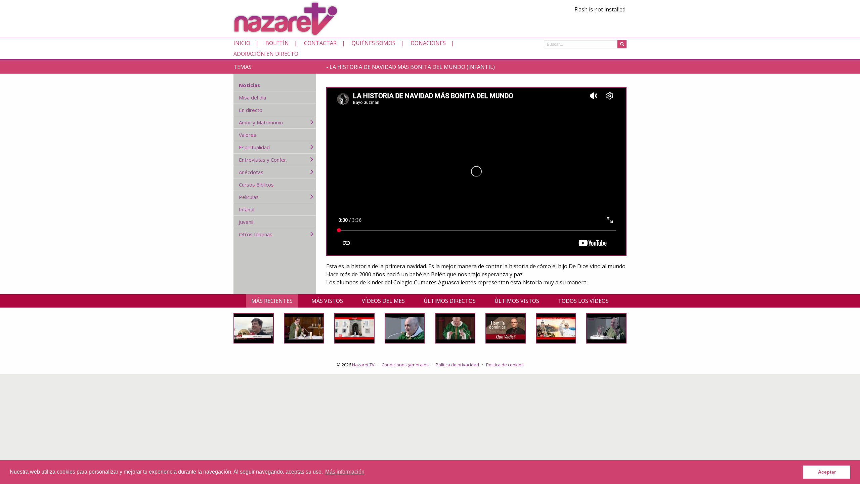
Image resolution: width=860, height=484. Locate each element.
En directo (250, 110)
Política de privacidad (457, 365)
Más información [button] (344, 472)
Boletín (277, 43)
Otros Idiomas (255, 234)
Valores (247, 134)
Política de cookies (505, 365)
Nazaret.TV (363, 365)
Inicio (241, 43)
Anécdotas (251, 172)
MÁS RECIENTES (272, 301)
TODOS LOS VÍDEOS (583, 301)
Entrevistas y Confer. (263, 159)
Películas (249, 197)
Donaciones (428, 43)
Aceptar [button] (827, 472)
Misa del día (252, 97)
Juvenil (246, 221)
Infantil (246, 209)
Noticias (249, 85)
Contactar (320, 43)
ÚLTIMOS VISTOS (516, 301)
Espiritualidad (254, 147)
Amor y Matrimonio (261, 122)
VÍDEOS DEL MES (383, 301)
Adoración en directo (265, 53)
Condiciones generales (405, 365)
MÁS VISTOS (327, 301)
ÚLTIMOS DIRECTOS (450, 301)
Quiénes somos (373, 43)
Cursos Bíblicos (256, 184)
